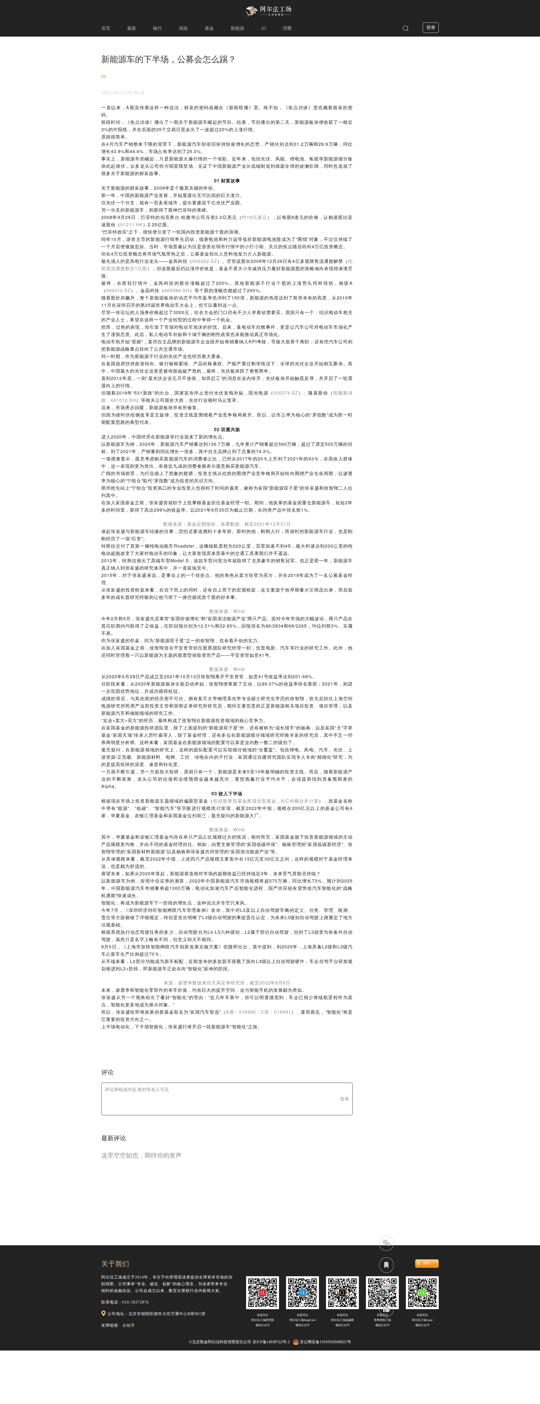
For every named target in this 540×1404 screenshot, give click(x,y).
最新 (131, 28)
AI (263, 28)
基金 (209, 28)
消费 (287, 28)
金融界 (128, 1325)
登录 (430, 27)
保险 (183, 28)
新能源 (237, 28)
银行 (157, 28)
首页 (105, 28)
